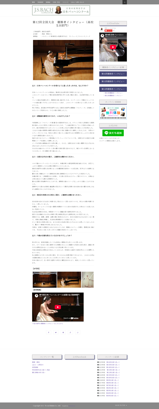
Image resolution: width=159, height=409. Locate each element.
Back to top (120, 405)
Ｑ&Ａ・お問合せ (38, 365)
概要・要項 (35, 362)
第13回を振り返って (113, 370)
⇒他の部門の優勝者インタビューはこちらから (47, 323)
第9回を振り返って (112, 380)
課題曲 (48, 2)
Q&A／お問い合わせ (77, 2)
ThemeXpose (71, 406)
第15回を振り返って (113, 365)
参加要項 (40, 2)
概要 (33, 2)
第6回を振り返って (112, 388)
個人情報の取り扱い (38, 372)
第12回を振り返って (113, 372)
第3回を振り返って (112, 396)
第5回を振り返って (112, 390)
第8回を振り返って (112, 383)
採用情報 (35, 367)
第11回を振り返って (113, 375)
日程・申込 (56, 2)
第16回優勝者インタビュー (113, 73)
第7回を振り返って (112, 385)
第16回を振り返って (113, 362)
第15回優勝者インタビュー (113, 81)
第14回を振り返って (113, 367)
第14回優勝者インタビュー (113, 89)
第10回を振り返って (113, 378)
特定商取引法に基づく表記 (41, 370)
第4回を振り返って (112, 393)
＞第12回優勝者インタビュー (113, 95)
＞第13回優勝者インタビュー (113, 93)
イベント (65, 2)
